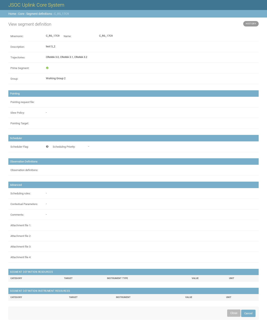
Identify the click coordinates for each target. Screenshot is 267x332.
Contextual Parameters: (24, 204)
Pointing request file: (22, 102)
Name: (67, 36)
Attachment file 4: (20, 257)
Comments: (17, 214)
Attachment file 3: (20, 246)
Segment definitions (39, 13)
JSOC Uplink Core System (36, 5)
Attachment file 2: (20, 236)
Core (21, 13)
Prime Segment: (19, 68)
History (251, 23)
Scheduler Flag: (19, 146)
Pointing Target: (19, 123)
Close (233, 313)
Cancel (248, 313)
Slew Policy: (17, 112)
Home (12, 13)
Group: (14, 78)
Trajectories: (17, 57)
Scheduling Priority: (64, 146)
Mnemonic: (17, 36)
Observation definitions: (24, 170)
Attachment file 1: (20, 225)
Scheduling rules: (20, 193)
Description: (17, 46)
